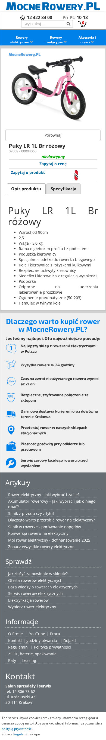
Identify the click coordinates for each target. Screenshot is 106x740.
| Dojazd (68, 640)
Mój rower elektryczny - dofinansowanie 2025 (49, 540)
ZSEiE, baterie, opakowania (32, 653)
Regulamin (18, 647)
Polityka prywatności (52, 647)
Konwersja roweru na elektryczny (38, 533)
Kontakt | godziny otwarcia (32, 640)
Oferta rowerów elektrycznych (35, 580)
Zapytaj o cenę (53, 163)
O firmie (15, 633)
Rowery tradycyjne (54, 39)
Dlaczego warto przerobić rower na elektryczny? (51, 520)
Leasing (29, 660)
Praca (55, 633)
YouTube (37, 633)
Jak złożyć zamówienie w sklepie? (38, 573)
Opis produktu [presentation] (26, 189)
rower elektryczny (40, 606)
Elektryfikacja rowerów (28, 600)
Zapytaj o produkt (28, 172)
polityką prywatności (17, 728)
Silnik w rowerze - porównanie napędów (44, 526)
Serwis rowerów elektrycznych (35, 593)
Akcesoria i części (87, 39)
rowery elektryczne (57, 546)
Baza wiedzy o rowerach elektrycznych (43, 586)
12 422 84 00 (39, 17)
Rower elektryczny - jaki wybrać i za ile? (43, 494)
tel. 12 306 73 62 (20, 691)
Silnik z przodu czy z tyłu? (31, 513)
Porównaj (53, 135)
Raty (12, 660)
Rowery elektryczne (20, 39)
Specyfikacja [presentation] (63, 189)
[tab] (26, 188)
